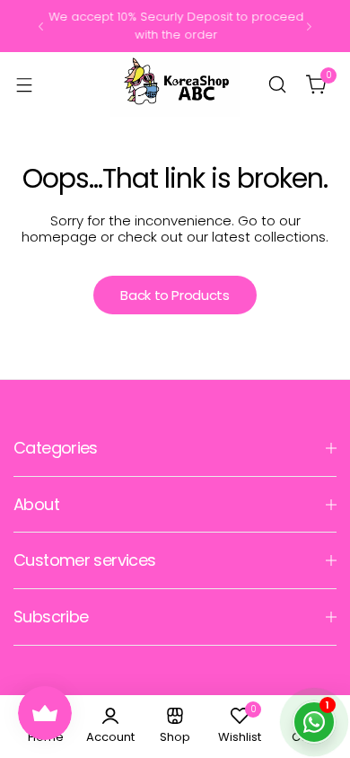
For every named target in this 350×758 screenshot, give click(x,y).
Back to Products (174, 295)
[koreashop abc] (175, 84)
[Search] (277, 84)
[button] (41, 26)
